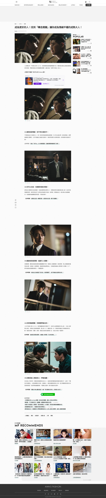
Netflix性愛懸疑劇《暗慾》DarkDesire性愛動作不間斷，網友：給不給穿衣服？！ (62, 458)
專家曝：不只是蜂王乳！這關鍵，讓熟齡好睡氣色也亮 (38, 402)
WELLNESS (40, 5)
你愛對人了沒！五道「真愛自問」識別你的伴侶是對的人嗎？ (86, 48)
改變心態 (43, 415)
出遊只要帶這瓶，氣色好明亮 (80, 474)
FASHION (17, 5)
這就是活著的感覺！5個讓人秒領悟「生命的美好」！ (43, 334)
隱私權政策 (46, 490)
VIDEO (81, 5)
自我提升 (37, 415)
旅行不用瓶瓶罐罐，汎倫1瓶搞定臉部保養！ (43, 457)
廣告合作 (60, 490)
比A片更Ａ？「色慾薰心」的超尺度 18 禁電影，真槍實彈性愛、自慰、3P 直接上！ (86, 55)
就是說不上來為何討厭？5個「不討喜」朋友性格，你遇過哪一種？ (86, 40)
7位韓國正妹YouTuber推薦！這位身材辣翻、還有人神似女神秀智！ (41, 400)
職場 (25, 23)
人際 (48, 415)
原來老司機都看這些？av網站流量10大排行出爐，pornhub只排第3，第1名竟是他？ (86, 63)
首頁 (15, 23)
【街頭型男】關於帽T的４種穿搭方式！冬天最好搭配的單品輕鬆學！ (23, 474)
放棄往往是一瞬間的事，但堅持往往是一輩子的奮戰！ (44, 198)
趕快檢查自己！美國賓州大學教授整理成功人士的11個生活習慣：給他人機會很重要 (45, 409)
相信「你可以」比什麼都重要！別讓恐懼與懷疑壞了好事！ (44, 143)
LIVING (73, 5)
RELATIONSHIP (62, 5)
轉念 (32, 415)
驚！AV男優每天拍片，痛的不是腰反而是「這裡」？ (82, 440)
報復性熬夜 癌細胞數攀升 (59, 440)
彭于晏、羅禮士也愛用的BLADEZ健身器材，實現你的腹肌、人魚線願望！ (23, 441)
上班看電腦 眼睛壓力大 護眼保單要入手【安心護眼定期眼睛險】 (82, 457)
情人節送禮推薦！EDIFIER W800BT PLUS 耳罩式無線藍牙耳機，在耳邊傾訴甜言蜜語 (86, 70)
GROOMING (51, 5)
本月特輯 (88, 5)
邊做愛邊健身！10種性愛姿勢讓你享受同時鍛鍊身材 (23, 457)
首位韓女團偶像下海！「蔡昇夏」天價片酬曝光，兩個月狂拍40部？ (43, 474)
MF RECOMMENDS (29, 425)
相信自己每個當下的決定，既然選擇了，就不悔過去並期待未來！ (47, 272)
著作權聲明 (53, 490)
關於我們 (39, 490)
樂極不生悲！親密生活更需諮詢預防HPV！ (43, 440)
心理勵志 (27, 415)
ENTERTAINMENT (28, 5)
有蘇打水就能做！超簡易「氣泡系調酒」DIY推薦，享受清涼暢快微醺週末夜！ (44, 404)
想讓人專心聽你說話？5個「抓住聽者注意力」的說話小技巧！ (46, 389)
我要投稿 (67, 490)
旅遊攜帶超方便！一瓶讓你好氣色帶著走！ (35, 406)
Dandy (16, 31)
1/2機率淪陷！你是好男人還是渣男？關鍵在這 (62, 474)
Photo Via (28, 120)
